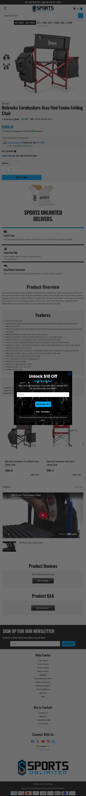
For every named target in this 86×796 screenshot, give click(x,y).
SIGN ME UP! (43, 404)
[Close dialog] (69, 373)
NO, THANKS (43, 411)
